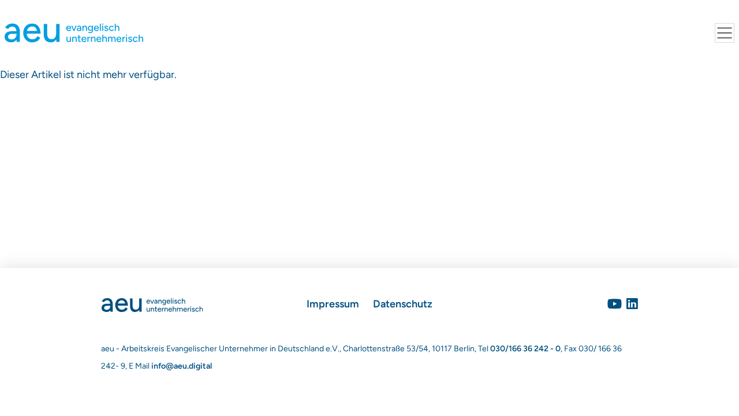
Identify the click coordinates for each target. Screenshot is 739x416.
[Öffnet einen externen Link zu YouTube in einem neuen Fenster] (614, 304)
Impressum (333, 304)
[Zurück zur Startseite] (152, 304)
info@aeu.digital (181, 366)
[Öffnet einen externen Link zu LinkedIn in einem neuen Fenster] (632, 304)
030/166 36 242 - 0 (525, 349)
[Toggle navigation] (724, 33)
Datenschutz (402, 304)
